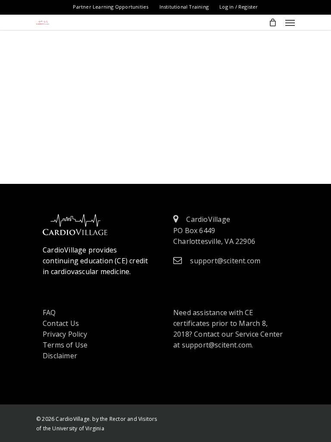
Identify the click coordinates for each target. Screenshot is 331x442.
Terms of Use (65, 345)
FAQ (49, 312)
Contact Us (61, 323)
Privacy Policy (65, 334)
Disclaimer (60, 355)
